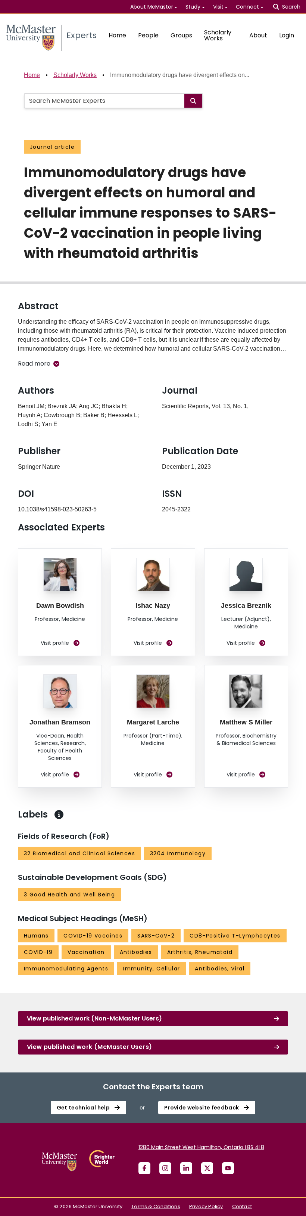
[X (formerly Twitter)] (207, 1168)
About (258, 35)
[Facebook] (144, 1168)
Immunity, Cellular (151, 968)
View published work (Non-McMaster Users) (94, 1018)
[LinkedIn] (186, 1168)
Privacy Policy (206, 1206)
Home (117, 35)
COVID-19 (38, 952)
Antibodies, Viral (219, 968)
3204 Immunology (178, 853)
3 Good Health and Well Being (69, 894)
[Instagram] (165, 1168)
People (148, 35)
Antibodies (136, 952)
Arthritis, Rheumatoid (199, 952)
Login (286, 35)
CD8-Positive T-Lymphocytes (235, 935)
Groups (181, 35)
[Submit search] (193, 101)
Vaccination (86, 952)
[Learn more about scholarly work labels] (58, 814)
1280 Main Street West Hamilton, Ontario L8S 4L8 (201, 1147)
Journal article (52, 147)
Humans (36, 935)
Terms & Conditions (155, 1206)
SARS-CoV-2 (156, 935)
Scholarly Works (217, 35)
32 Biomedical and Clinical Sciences (79, 853)
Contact (242, 1206)
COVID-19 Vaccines (92, 935)
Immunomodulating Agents (66, 968)
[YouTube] (228, 1168)
